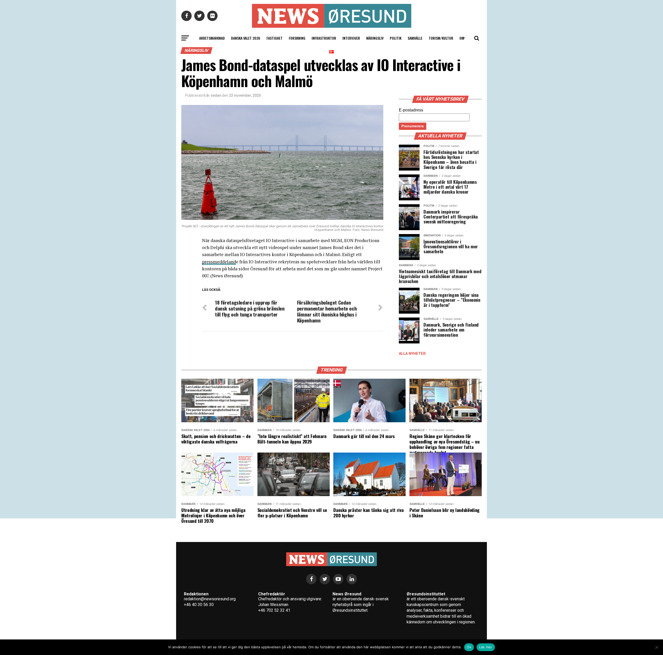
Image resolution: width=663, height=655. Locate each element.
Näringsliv (375, 38)
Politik (395, 38)
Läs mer (485, 647)
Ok (469, 647)
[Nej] (656, 647)
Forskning (297, 38)
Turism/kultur (441, 38)
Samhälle (415, 38)
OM (461, 38)
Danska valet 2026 (245, 38)
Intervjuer (351, 38)
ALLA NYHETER (412, 353)
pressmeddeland (219, 262)
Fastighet (274, 38)
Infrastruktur (324, 38)
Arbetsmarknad (212, 38)
